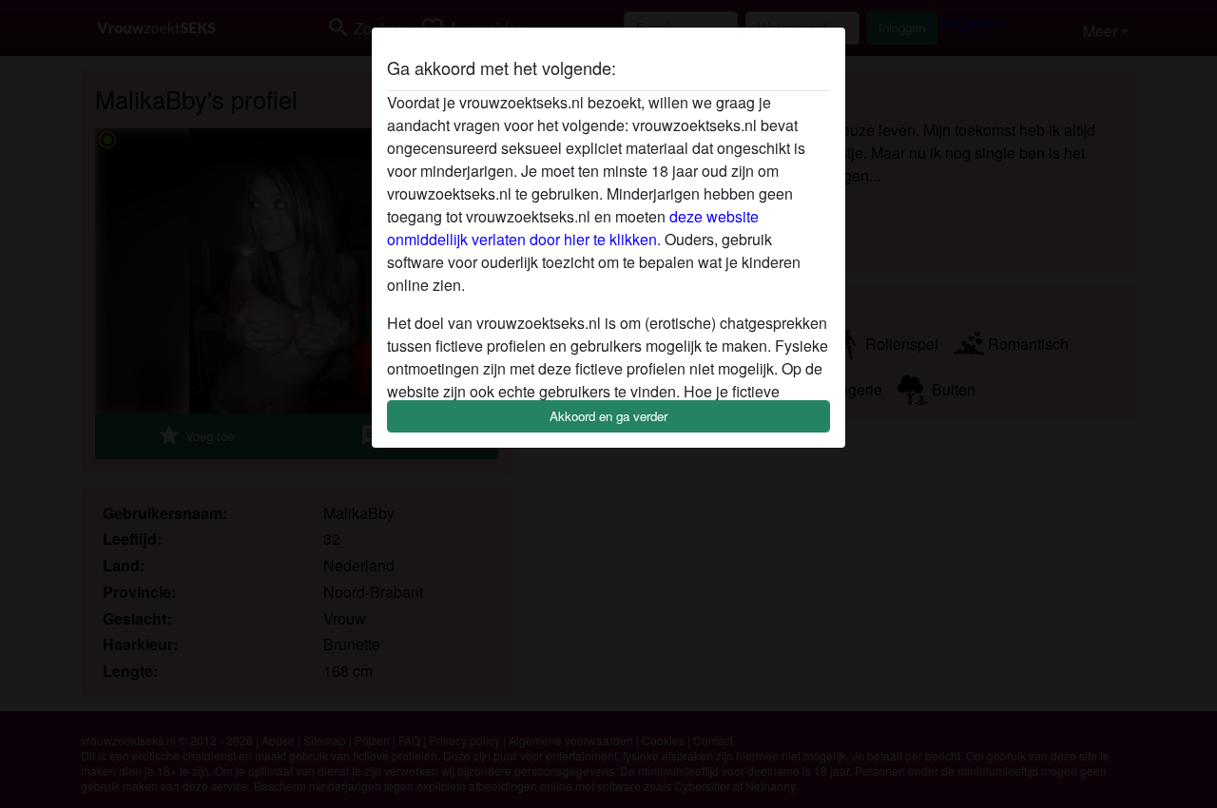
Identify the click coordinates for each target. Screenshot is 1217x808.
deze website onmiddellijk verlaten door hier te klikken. (573, 227)
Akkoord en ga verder (608, 416)
